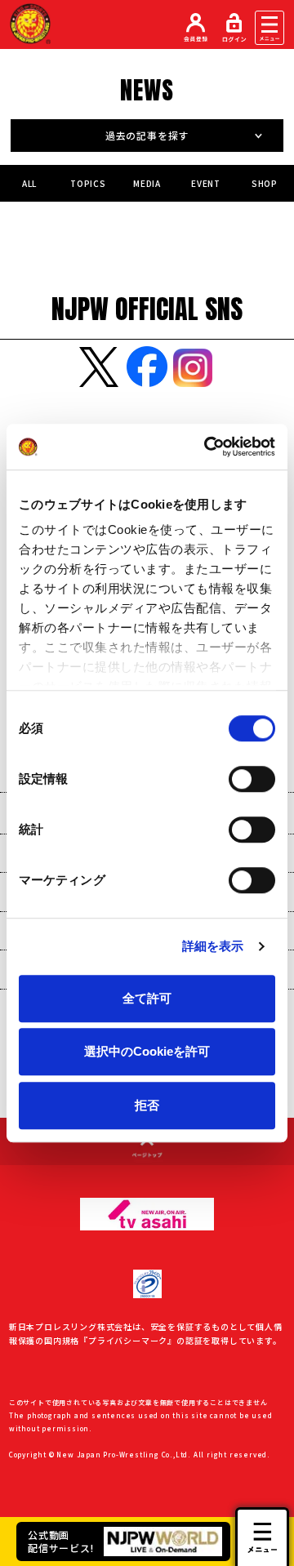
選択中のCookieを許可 (147, 1051)
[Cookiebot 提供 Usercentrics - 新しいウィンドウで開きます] (207, 446)
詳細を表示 (213, 946)
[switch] (252, 779)
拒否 (147, 1105)
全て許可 (147, 998)
